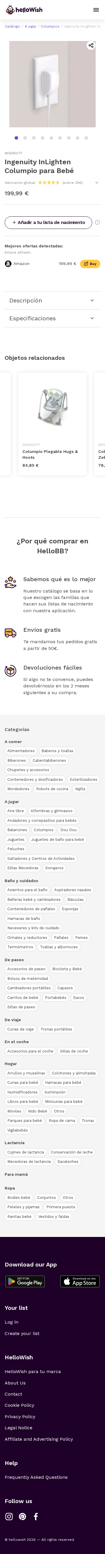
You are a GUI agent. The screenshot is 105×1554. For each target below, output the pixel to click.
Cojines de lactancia (25, 1152)
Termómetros (20, 947)
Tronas (88, 1120)
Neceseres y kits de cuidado (33, 928)
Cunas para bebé (22, 1082)
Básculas (75, 899)
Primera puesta (60, 1207)
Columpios (50, 26)
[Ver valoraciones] (96, 182)
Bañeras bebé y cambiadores (34, 899)
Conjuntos (46, 1197)
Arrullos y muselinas (26, 1073)
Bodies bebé (18, 1197)
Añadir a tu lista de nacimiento (51, 222)
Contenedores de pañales (31, 909)
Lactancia (14, 1142)
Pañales (61, 937)
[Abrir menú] (96, 9)
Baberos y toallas (57, 751)
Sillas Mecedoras (22, 868)
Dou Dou (68, 830)
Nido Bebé (37, 1111)
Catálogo (12, 26)
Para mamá (16, 1174)
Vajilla (80, 789)
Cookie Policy (19, 1405)
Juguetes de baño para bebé (57, 839)
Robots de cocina (52, 789)
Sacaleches (67, 1161)
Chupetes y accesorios (28, 770)
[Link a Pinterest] (22, 1516)
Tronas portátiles (56, 1029)
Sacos (78, 997)
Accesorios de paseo (26, 969)
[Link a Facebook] (36, 1516)
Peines (81, 937)
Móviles (14, 1111)
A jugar (30, 26)
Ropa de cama (62, 1120)
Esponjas (70, 909)
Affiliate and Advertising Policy (39, 1439)
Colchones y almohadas (74, 1073)
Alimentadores (21, 751)
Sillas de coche (74, 1051)
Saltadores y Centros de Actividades (41, 858)
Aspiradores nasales (72, 890)
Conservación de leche (72, 1152)
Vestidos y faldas (53, 1216)
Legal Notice (18, 1427)
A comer (13, 741)
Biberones (16, 760)
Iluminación (55, 1092)
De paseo (14, 959)
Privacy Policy (20, 1416)
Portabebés (55, 997)
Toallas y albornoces (59, 947)
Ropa (10, 1188)
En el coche (17, 1041)
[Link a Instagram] (9, 1516)
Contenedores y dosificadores (35, 779)
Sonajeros (54, 868)
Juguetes (15, 839)
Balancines (17, 830)
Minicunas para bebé (64, 1101)
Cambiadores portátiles (29, 988)
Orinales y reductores (27, 937)
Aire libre (15, 811)
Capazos (65, 988)
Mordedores (18, 789)
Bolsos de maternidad (27, 978)
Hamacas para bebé (63, 1082)
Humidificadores (22, 1092)
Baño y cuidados (21, 880)
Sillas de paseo (21, 1007)
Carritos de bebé (22, 997)
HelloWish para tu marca (33, 1371)
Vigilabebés (17, 1130)
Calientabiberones (49, 760)
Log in (11, 1322)
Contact (13, 1394)
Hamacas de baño (23, 918)
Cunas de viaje (20, 1029)
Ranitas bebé (19, 1216)
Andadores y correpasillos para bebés (42, 820)
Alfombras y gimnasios (52, 811)
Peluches (15, 849)
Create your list (22, 1333)
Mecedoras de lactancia (29, 1161)
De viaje (13, 1019)
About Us (15, 1383)
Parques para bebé (24, 1120)
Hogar (11, 1063)
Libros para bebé (22, 1101)
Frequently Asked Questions (36, 1477)
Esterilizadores (83, 779)
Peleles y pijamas (23, 1207)
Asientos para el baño (27, 890)
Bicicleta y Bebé (67, 969)
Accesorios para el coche (30, 1051)
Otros (59, 1111)
